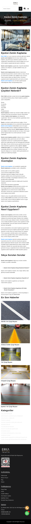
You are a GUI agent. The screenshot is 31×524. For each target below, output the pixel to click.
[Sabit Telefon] (27, 508)
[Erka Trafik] (5, 451)
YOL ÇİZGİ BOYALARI (6, 413)
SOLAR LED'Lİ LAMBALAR (7, 418)
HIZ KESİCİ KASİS (5, 431)
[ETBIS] (5, 463)
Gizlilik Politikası (5, 493)
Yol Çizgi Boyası (6, 362)
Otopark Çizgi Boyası (8, 381)
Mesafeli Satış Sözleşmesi (7, 500)
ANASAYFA (7, 20)
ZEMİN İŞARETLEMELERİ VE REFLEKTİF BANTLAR (14, 437)
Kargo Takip (4, 489)
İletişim (2, 482)
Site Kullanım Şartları (6, 495)
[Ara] (20, 9)
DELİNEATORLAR (5, 424)
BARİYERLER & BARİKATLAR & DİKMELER (12, 416)
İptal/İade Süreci (5, 498)
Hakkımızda (4, 475)
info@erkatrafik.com (6, 511)
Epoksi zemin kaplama (6, 239)
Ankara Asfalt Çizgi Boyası (10, 344)
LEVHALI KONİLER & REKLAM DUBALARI (11, 422)
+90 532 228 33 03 (5, 514)
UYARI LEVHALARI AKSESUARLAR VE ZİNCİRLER (13, 439)
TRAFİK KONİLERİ (5, 420)
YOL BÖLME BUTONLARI (7, 426)
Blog (2, 479)
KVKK (2, 491)
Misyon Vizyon (4, 477)
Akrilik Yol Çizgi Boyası (9, 321)
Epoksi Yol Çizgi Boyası (9, 406)
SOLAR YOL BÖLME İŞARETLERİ (9, 428)
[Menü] (28, 9)
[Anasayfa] (15, 3)
